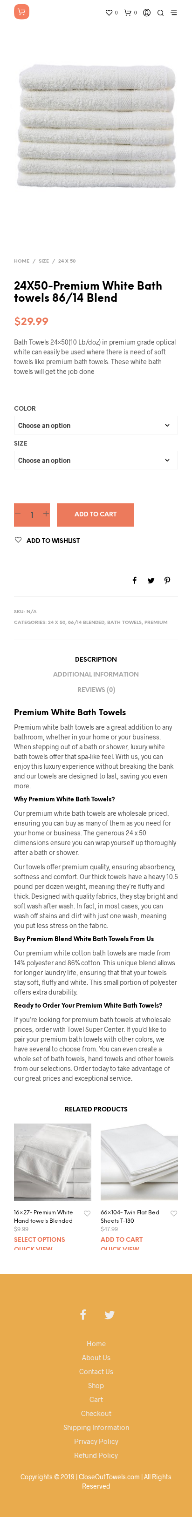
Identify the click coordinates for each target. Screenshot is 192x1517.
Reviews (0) (96, 690)
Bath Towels (124, 622)
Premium (156, 622)
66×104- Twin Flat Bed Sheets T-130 (130, 1217)
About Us (96, 1357)
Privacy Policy (96, 1441)
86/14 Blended (86, 622)
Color (25, 409)
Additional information (96, 675)
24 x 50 (66, 261)
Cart (96, 1399)
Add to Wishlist (53, 541)
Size (44, 261)
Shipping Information (96, 1427)
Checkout (96, 1413)
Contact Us (96, 1371)
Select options (39, 1240)
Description (96, 660)
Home (21, 261)
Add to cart (96, 515)
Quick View (33, 1250)
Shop (96, 1385)
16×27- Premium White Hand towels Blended (43, 1217)
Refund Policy (96, 1455)
